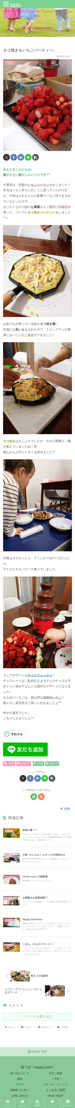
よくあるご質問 (55, 1089)
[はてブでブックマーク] (21, 157)
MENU (15, 5)
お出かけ (25, 763)
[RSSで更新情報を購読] (41, 796)
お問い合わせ (20, 1095)
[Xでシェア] (6, 157)
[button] (35, 157)
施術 (19, 1078)
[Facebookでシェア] (13, 157)
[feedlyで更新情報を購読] (33, 796)
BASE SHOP (55, 1095)
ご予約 (56, 1078)
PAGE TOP (39, 1051)
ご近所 (10, 763)
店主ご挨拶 (55, 1073)
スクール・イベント (55, 1084)
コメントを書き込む (37, 1016)
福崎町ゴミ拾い (19, 1089)
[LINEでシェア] (28, 157)
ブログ (20, 1084)
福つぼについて (19, 1073)
